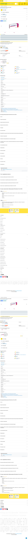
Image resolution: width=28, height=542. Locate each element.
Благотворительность (2, 233)
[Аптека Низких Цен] (3, 4)
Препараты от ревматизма (4, 297)
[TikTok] (7, 277)
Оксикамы (4, 396)
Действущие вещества (2, 257)
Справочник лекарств (2, 256)
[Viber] (11, 211)
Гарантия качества (2, 260)
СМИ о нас (1, 231)
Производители (2, 254)
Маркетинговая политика (3, 263)
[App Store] (11, 210)
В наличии (5, 48)
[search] (17, 3)
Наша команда (2, 228)
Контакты (1, 221)
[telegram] (16, 211)
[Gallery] (14, 26)
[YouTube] (3, 277)
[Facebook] (1, 277)
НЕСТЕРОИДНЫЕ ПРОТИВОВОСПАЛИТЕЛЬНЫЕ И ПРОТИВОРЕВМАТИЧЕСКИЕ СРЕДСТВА (12, 395)
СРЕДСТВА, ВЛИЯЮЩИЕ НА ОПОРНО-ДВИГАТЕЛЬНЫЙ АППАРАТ (9, 108)
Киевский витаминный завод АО (3, 8)
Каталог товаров (11, 3)
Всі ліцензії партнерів (18, 290)
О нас (1, 216)
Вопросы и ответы (2, 251)
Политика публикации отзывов (3, 265)
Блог (0, 237)
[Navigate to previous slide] (1, 26)
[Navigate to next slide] (26, 26)
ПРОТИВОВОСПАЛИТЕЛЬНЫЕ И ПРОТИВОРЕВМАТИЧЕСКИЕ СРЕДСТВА (10, 394)
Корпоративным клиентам (3, 245)
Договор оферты (2, 242)
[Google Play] (16, 210)
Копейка (1, 269)
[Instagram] (5, 277)
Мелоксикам (2, 77)
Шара (1, 271)
